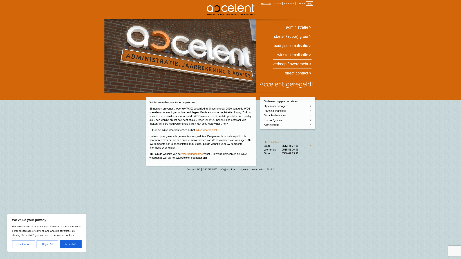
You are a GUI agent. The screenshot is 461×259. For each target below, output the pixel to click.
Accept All (70, 244)
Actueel (277, 3)
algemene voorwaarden (252, 169)
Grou (267, 153)
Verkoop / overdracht (290, 64)
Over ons (266, 3)
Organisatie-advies (275, 115)
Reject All (47, 244)
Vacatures (289, 3)
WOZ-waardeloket (206, 129)
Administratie (297, 27)
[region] (46, 233)
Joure (267, 145)
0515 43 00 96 (290, 149)
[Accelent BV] (230, 5)
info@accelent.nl (229, 169)
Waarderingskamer (192, 153)
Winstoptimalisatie (292, 55)
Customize (24, 244)
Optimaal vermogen (275, 106)
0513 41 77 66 (290, 145)
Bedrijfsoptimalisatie (291, 45)
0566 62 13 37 (290, 153)
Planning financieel (275, 110)
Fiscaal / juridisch (274, 120)
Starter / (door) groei (291, 36)
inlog (309, 3)
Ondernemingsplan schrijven (280, 101)
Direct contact (296, 73)
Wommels (270, 149)
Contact (301, 3)
